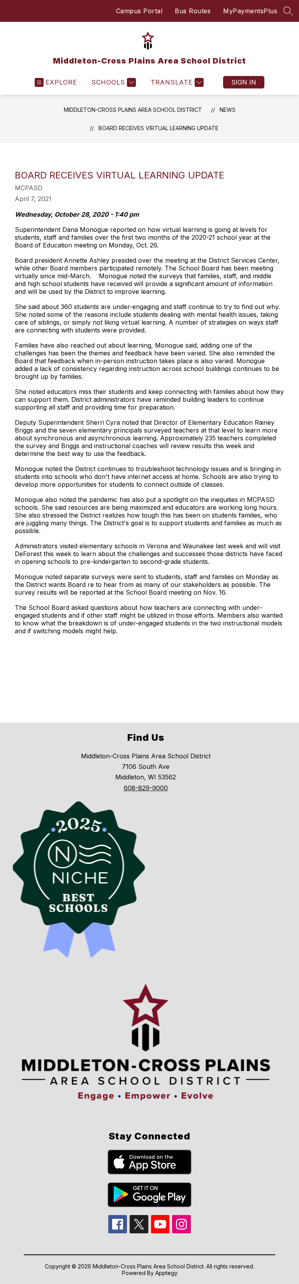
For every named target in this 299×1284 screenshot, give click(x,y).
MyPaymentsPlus (250, 11)
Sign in (243, 82)
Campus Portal (139, 11)
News (228, 109)
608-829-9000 (146, 788)
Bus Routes (193, 11)
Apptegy (166, 1273)
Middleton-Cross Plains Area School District (133, 109)
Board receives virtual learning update (158, 128)
